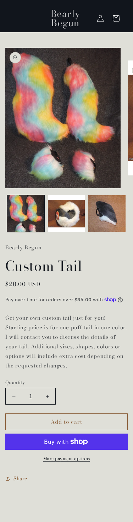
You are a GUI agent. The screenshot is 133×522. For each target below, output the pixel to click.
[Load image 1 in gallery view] (25, 213)
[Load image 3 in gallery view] (107, 213)
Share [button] (20, 478)
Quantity (15, 382)
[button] (116, 18)
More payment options (66, 459)
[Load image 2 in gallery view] (66, 213)
